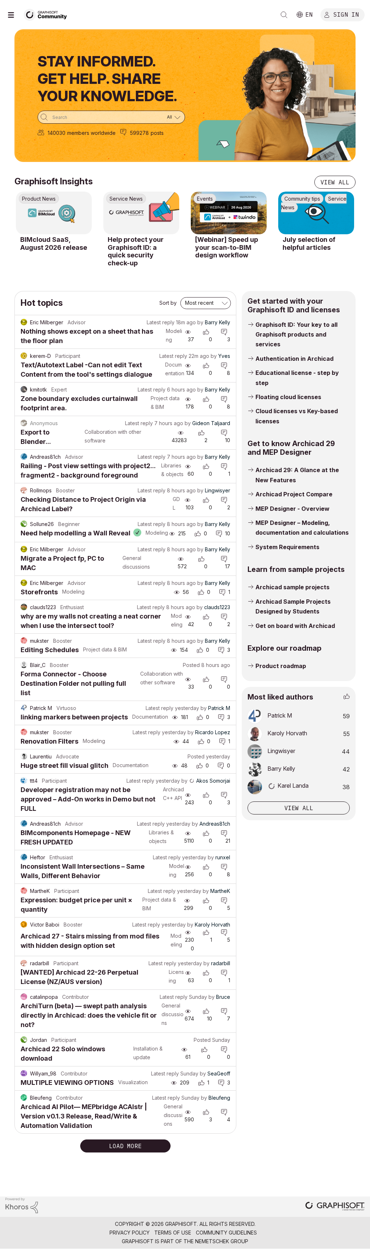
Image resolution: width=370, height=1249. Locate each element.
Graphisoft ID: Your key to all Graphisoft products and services (296, 334)
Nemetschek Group (221, 1241)
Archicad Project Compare (293, 494)
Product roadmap (280, 666)
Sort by (168, 303)
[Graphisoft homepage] (335, 1207)
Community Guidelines (226, 1232)
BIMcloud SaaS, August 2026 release (53, 243)
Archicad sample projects (292, 587)
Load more (125, 1146)
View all (334, 182)
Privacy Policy (129, 1232)
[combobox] (111, 117)
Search (284, 14)
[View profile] (24, 322)
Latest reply (161, 322)
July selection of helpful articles (309, 243)
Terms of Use (172, 1232)
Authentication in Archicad (294, 358)
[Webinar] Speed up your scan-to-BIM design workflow (226, 247)
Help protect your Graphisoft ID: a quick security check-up (136, 251)
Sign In (346, 14)
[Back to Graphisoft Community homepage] (47, 14)
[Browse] (14, 15)
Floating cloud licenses (288, 397)
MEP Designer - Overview (292, 508)
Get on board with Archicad (295, 625)
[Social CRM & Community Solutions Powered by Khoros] (21, 1205)
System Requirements (287, 547)
